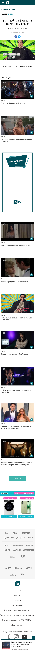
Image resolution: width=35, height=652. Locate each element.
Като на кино (8, 9)
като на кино (12, 66)
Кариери (17, 600)
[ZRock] (22, 574)
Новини (4, 14)
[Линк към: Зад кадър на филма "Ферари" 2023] (17, 239)
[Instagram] (16, 636)
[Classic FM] (13, 574)
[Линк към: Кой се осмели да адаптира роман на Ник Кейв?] (17, 384)
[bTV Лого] (17, 583)
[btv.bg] (6, 533)
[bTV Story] (18, 538)
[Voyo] (6, 550)
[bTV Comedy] (14, 533)
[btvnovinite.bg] (17, 545)
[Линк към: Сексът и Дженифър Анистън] (17, 97)
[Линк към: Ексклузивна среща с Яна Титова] (17, 348)
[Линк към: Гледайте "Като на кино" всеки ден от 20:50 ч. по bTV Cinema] (17, 420)
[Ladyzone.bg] (15, 550)
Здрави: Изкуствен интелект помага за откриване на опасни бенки (21, 644)
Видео (10, 14)
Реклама (17, 595)
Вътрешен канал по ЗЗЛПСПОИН (17, 620)
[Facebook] (9, 636)
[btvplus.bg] (6, 545)
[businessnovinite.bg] (28, 545)
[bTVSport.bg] (26, 550)
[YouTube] (25, 636)
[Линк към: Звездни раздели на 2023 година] (17, 275)
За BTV (17, 591)
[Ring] (28, 537)
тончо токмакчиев (25, 66)
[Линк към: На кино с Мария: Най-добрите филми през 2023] (17, 134)
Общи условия (17, 625)
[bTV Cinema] (26, 533)
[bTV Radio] (17, 568)
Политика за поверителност (17, 610)
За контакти (17, 605)
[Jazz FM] (28, 568)
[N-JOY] (7, 568)
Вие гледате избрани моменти (19, 649)
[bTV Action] (7, 538)
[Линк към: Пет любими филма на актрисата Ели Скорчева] (17, 312)
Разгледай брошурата (24, 493)
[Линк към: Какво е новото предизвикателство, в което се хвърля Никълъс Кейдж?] (17, 456)
